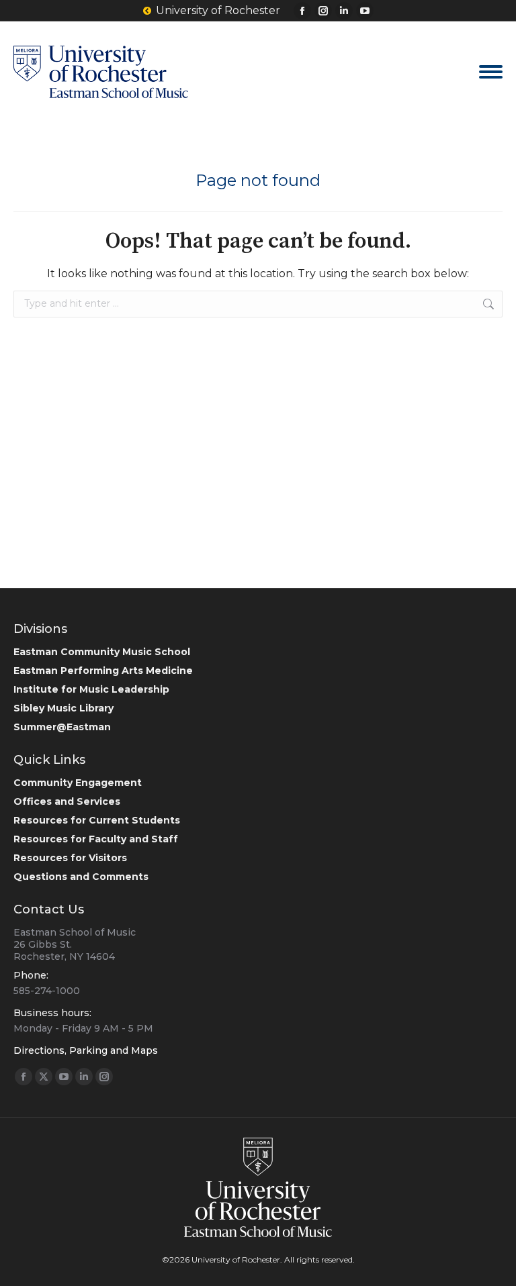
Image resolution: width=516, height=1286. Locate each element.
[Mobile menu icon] (491, 72)
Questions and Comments (80, 877)
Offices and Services (66, 801)
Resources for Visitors (70, 858)
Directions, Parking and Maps (85, 1050)
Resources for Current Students (96, 820)
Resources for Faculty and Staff (95, 839)
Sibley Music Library (63, 708)
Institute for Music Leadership (91, 689)
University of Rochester (218, 10)
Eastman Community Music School (101, 652)
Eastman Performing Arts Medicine (103, 670)
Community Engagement (77, 783)
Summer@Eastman (62, 727)
